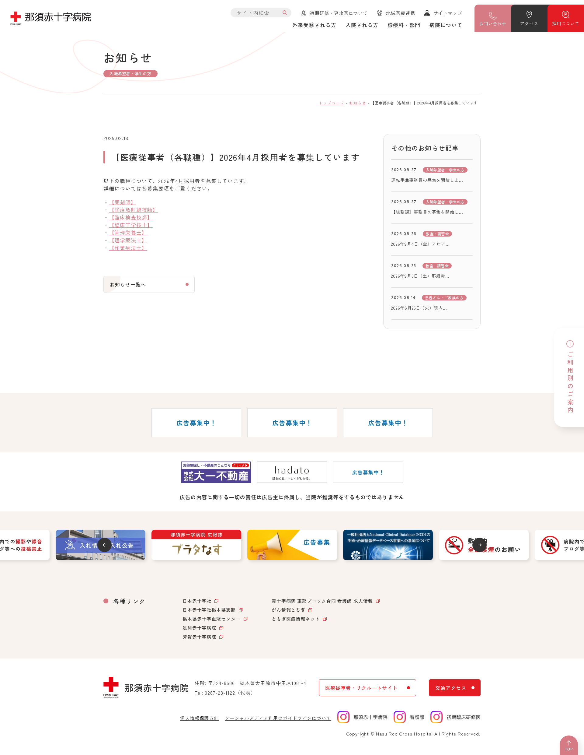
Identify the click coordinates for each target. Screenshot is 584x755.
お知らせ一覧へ (128, 284)
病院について (445, 25)
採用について (565, 23)
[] (285, 12)
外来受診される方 (314, 25)
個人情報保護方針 (199, 718)
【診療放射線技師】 (133, 209)
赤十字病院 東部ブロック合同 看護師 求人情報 (322, 601)
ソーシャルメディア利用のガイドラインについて (278, 718)
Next (479, 545)
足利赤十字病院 (199, 627)
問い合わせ (492, 23)
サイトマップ (447, 13)
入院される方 (362, 25)
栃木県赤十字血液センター (211, 619)
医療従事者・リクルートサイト (361, 687)
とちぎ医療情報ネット (296, 619)
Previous (104, 545)
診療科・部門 (404, 25)
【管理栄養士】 (128, 232)
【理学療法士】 (128, 240)
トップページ (331, 102)
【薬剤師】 (122, 202)
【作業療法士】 (128, 247)
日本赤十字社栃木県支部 (209, 609)
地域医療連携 (400, 13)
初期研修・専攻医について (339, 13)
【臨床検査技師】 (131, 217)
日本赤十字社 (196, 601)
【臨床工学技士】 (131, 225)
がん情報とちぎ (288, 609)
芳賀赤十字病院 (199, 637)
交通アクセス (450, 687)
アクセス (529, 23)
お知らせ (357, 102)
